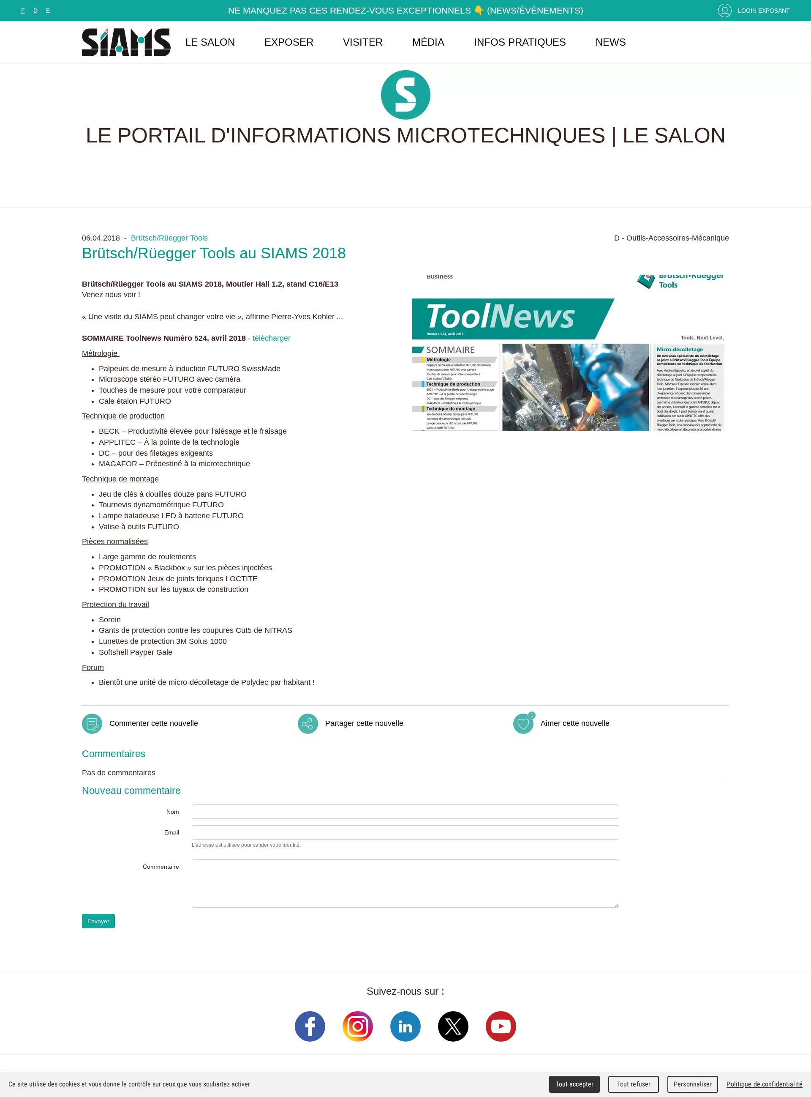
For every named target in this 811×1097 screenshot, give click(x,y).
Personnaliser (693, 1084)
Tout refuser (634, 1084)
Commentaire (161, 866)
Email (171, 832)
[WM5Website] (126, 42)
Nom (172, 811)
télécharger (272, 338)
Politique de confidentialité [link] (765, 1084)
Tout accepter (575, 1084)
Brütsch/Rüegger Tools (169, 238)
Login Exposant (764, 10)
